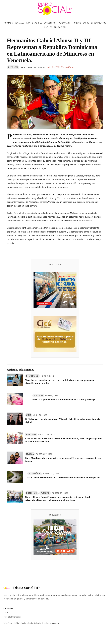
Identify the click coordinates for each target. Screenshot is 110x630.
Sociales (38, 395)
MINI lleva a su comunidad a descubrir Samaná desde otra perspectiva (64, 477)
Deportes (13, 67)
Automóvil (34, 473)
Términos (17, 617)
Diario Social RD (26, 588)
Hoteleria (31, 493)
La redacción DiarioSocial (61, 67)
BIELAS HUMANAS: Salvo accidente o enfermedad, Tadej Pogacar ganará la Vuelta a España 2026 (64, 440)
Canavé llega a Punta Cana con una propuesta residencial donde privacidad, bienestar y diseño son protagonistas (58, 498)
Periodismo (32, 376)
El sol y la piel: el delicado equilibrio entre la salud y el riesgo (64, 399)
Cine (28, 415)
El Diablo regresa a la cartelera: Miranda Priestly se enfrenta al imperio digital (62, 420)
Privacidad (7, 617)
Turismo (45, 493)
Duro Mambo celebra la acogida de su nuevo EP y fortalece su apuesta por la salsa (63, 459)
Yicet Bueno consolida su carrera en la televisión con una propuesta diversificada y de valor (60, 381)
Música (30, 454)
